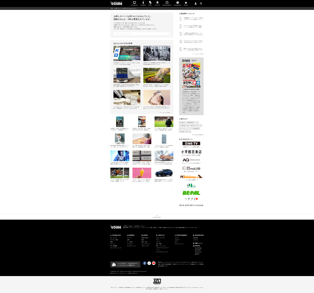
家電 (111, 241)
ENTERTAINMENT (182, 235)
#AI (188, 125)
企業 (128, 239)
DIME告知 (195, 237)
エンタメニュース (179, 243)
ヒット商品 (129, 241)
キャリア (129, 237)
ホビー (176, 241)
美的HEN (197, 254)
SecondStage (198, 248)
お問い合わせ (194, 262)
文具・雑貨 (158, 243)
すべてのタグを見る (197, 134)
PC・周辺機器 (113, 245)
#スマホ (188, 131)
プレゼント (195, 239)
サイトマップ (169, 262)
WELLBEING (198, 250)
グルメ (157, 239)
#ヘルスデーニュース (185, 128)
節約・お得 (144, 241)
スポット (177, 237)
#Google (182, 131)
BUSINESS (131, 235)
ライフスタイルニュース (162, 251)
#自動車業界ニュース (192, 122)
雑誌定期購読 (168, 264)
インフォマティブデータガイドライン (182, 262)
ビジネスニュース (131, 245)
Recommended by (163, 112)
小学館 (162, 264)
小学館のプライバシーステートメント (180, 264)
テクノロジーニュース (115, 247)
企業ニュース (198, 243)
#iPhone (193, 125)
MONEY (145, 235)
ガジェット (113, 243)
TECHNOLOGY (116, 235)
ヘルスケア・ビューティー (162, 247)
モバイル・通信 (114, 239)
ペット (157, 249)
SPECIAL (197, 246)
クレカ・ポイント (146, 243)
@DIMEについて (161, 262)
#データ (199, 125)
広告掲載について (194, 264)
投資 (143, 239)
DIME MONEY (145, 237)
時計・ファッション (161, 245)
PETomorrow (198, 252)
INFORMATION (199, 235)
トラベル (158, 241)
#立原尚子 (182, 122)
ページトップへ (157, 217)
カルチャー (177, 239)
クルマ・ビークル (160, 237)
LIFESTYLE (161, 235)
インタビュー (130, 243)
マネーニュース (145, 245)
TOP (111, 8)
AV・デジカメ (113, 237)
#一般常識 (182, 125)
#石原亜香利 (196, 128)
